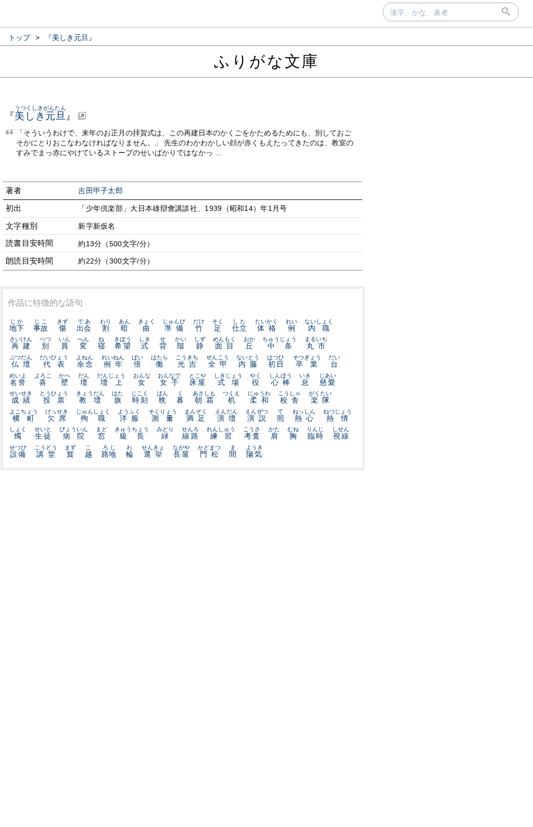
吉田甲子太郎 (100, 191)
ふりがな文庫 (266, 61)
